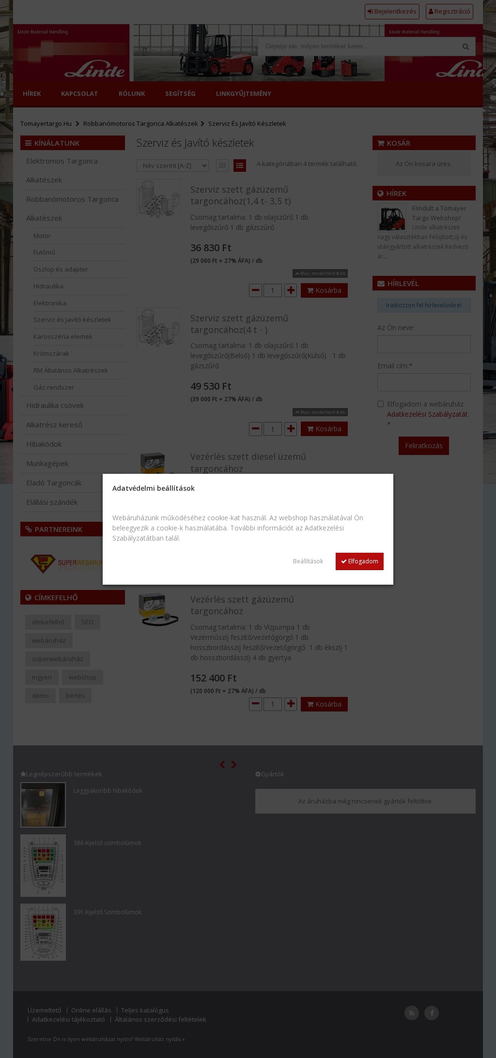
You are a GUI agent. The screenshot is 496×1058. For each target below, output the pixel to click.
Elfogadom (362, 561)
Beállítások (308, 561)
